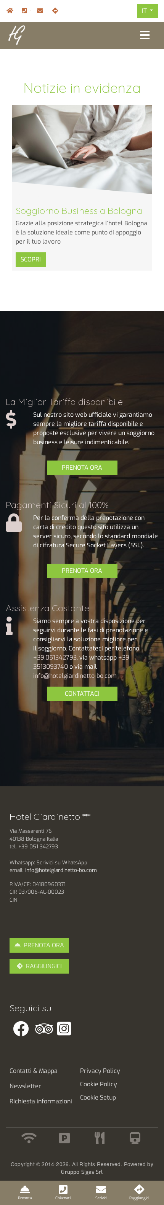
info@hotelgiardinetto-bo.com (38, 11)
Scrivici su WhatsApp (63, 862)
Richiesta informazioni (41, 1101)
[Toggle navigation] (145, 35)
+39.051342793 (55, 657)
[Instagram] (70, 1029)
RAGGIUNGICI (44, 966)
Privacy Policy (100, 1071)
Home (8, 11)
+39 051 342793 (38, 846)
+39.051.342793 (30, 11)
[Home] (16, 35)
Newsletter (25, 1086)
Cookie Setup (98, 1097)
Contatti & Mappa (34, 1071)
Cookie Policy (98, 1084)
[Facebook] (26, 1029)
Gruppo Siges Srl (82, 1171)
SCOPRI (31, 259)
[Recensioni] (48, 1029)
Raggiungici (53, 11)
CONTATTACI (82, 694)
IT (145, 11)
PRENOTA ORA (82, 468)
